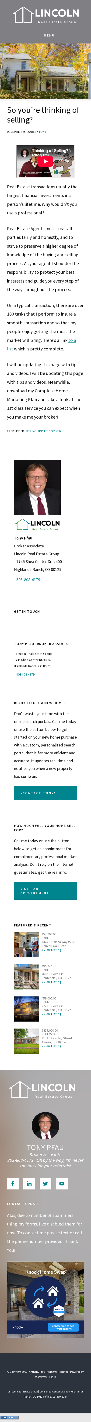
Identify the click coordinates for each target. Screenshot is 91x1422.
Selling (30, 431)
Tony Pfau (45, 1147)
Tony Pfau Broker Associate (45, 14)
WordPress (41, 1377)
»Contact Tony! (38, 793)
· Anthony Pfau (36, 1371)
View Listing (52, 950)
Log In (52, 1377)
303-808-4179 (28, 579)
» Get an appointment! (36, 891)
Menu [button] (49, 35)
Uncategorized (49, 431)
